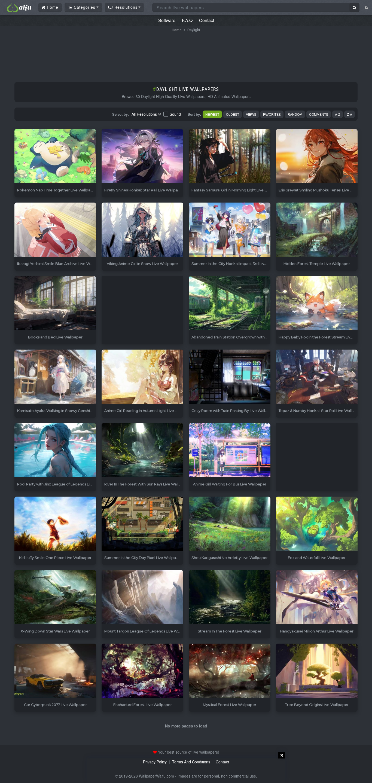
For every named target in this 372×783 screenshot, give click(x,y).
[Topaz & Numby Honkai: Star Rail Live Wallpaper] (317, 377)
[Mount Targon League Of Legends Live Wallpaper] (142, 597)
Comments (318, 114)
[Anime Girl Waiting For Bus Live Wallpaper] (229, 450)
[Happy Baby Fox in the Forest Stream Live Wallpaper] (317, 303)
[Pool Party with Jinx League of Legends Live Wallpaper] (55, 450)
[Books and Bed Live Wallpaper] (55, 303)
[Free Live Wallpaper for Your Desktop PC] (19, 7)
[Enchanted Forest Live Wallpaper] (142, 671)
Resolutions (125, 7)
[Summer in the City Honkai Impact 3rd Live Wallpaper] (229, 230)
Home (51, 7)
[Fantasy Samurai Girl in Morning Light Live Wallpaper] (229, 156)
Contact (206, 20)
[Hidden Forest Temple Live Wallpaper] (317, 230)
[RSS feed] (366, 7)
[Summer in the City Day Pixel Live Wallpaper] (142, 524)
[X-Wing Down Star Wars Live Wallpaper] (55, 597)
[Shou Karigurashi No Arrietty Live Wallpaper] (229, 524)
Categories (83, 7)
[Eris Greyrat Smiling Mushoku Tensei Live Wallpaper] (317, 156)
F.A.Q (187, 20)
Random (295, 114)
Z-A (349, 114)
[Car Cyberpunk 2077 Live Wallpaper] (55, 671)
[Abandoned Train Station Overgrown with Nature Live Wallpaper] (229, 303)
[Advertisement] (186, 54)
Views (251, 114)
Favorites (272, 114)
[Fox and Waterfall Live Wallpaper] (317, 524)
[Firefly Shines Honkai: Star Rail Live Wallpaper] (142, 156)
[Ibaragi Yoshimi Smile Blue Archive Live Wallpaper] (55, 230)
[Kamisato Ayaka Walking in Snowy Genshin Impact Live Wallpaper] (55, 377)
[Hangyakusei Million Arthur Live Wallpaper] (317, 597)
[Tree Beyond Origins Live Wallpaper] (317, 671)
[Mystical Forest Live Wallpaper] (229, 671)
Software (166, 20)
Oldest (232, 114)
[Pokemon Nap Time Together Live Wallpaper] (55, 156)
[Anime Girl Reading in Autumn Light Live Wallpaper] (142, 377)
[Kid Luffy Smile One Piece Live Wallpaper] (55, 524)
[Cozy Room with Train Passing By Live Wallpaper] (229, 377)
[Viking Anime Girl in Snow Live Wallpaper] (142, 230)
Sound (175, 114)
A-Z (337, 114)
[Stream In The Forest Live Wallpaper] (229, 597)
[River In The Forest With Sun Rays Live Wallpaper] (142, 450)
